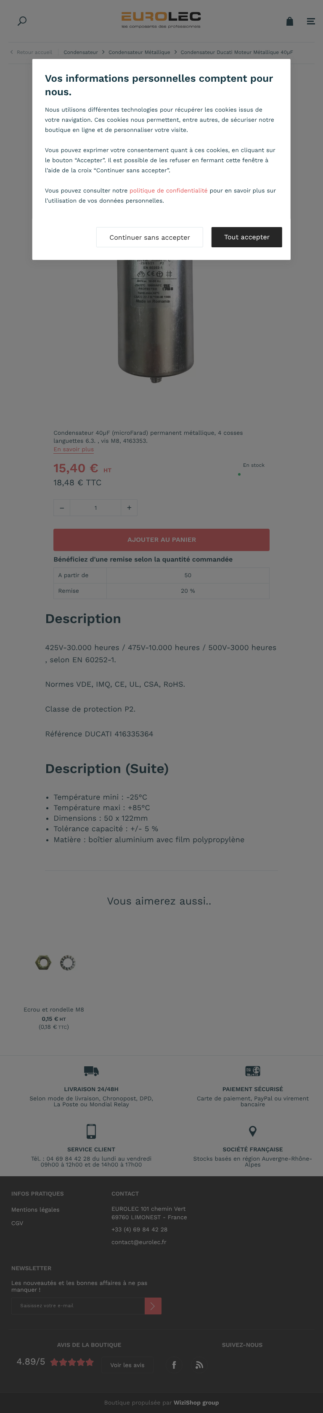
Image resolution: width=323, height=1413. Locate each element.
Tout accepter (247, 237)
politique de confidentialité (169, 190)
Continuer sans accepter (149, 237)
